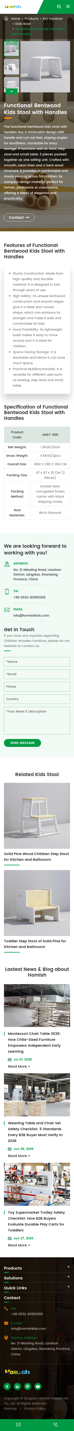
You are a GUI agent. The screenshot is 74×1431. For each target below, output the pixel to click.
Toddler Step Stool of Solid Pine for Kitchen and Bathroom (35, 944)
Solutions (13, 1278)
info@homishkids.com (31, 615)
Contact (19, 217)
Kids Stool (23, 23)
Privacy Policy (35, 1408)
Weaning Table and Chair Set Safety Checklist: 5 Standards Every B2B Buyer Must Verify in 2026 (35, 1132)
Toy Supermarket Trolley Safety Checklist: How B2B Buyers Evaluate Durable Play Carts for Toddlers (36, 1221)
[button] (12, 91)
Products (31, 18)
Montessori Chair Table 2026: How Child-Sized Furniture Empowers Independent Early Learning (34, 1042)
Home (15, 18)
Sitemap (10, 1408)
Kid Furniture (53, 18)
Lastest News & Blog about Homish (37, 972)
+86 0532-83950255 (29, 597)
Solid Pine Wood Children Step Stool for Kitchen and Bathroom (36, 857)
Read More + (19, 1066)
